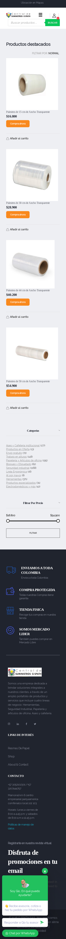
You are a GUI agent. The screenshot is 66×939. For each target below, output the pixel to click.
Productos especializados (21, 482)
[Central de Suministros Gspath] (18, 15)
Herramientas (14, 479)
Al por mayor (13, 475)
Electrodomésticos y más (21, 486)
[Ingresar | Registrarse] (54, 16)
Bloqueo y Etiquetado (18, 464)
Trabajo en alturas (16, 456)
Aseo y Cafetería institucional (23, 445)
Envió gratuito (14, 453)
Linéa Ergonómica (16, 471)
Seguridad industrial (17, 467)
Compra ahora (18, 123)
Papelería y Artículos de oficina (24, 460)
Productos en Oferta (18, 449)
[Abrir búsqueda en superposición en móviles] (34, 22)
